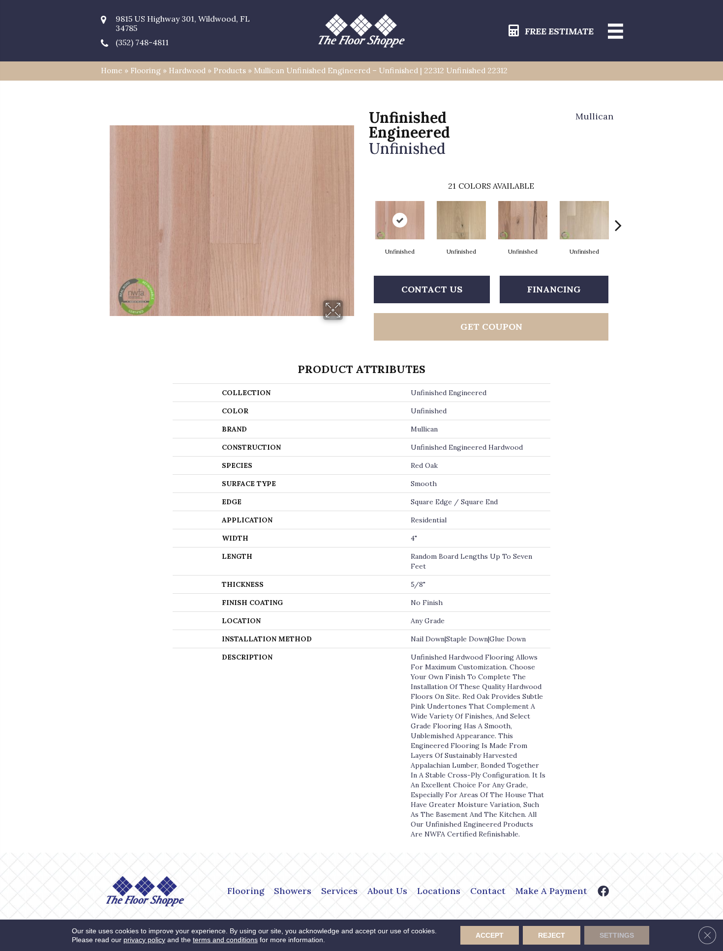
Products (229, 70)
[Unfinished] (400, 220)
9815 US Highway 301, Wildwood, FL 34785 (183, 23)
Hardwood (187, 70)
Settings (617, 935)
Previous (364, 210)
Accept (490, 935)
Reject (551, 935)
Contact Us (431, 289)
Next (618, 210)
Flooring (145, 70)
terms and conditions (225, 940)
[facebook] (603, 892)
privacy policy (144, 940)
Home (111, 70)
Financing (554, 289)
